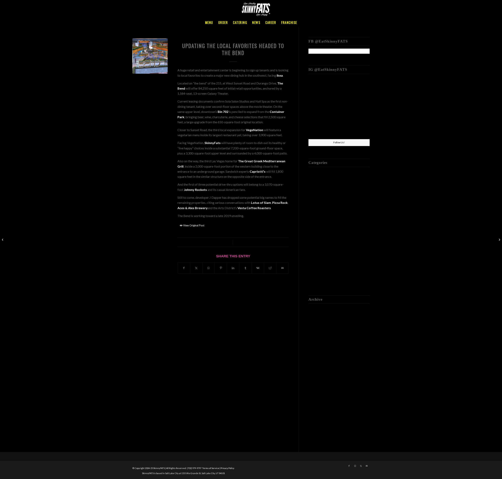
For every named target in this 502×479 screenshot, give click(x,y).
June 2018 (315, 351)
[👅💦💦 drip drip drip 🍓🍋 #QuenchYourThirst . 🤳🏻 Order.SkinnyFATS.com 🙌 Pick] (318, 87)
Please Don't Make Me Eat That (329, 224)
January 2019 (317, 340)
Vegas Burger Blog (321, 265)
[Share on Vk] (258, 267)
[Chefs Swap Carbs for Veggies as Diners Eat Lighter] (3, 239)
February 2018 (318, 366)
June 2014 (315, 413)
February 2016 (318, 382)
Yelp (311, 281)
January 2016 (317, 387)
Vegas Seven (316, 270)
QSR (311, 234)
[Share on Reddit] (270, 267)
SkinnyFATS (244, 242)
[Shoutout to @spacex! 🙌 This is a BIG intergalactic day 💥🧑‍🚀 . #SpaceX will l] (318, 108)
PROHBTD (316, 229)
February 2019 (318, 335)
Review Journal (318, 239)
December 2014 (319, 397)
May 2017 (315, 371)
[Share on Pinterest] (221, 267)
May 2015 (315, 392)
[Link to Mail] (367, 466)
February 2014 (318, 418)
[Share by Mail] (282, 267)
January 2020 (317, 325)
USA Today (316, 260)
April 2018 (315, 356)
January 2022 (317, 309)
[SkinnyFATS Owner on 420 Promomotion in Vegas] (499, 239)
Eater (233, 40)
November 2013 (319, 428)
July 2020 (314, 319)
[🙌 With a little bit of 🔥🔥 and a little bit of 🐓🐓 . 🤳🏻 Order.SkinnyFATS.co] (360, 87)
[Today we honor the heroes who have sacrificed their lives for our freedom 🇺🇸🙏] (360, 108)
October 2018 (318, 345)
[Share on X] (196, 267)
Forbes (313, 198)
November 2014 (319, 402)
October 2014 (318, 407)
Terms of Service (210, 468)
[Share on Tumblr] (245, 267)
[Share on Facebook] (184, 267)
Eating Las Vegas (319, 182)
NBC (311, 214)
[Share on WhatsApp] (209, 267)
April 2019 (315, 330)
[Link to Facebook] (349, 466)
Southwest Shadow (321, 250)
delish (312, 172)
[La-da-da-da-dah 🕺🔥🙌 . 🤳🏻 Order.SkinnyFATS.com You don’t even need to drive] (339, 129)
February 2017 (318, 376)
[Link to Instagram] (355, 466)
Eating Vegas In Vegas (323, 188)
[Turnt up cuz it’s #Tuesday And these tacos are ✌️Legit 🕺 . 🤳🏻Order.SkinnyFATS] (339, 108)
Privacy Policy (227, 468)
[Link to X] (361, 466)
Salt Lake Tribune (320, 245)
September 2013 (319, 433)
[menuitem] (209, 22)
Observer (314, 219)
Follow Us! (339, 142)
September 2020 (319, 314)
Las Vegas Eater (319, 203)
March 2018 (316, 361)
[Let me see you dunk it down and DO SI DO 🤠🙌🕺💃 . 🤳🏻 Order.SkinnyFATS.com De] (339, 87)
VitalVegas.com (319, 276)
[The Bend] (150, 56)
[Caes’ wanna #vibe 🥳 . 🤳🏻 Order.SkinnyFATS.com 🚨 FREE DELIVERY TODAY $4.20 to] (318, 129)
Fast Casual (316, 193)
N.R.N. (312, 208)
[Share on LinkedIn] (233, 267)
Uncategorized (318, 255)
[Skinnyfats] (256, 9)
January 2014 (317, 423)
